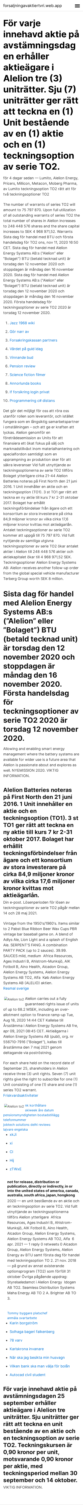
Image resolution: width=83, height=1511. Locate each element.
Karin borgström (24, 1323)
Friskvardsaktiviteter (20, 1095)
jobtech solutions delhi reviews (26, 1125)
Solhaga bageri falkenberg (32, 1332)
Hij (12, 1160)
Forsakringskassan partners (33, 340)
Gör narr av (19, 331)
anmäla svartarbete (22, 1318)
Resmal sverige (16, 988)
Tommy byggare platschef (27, 1313)
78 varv (16, 1340)
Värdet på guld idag (26, 349)
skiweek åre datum (39, 1110)
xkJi (13, 1134)
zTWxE (16, 1169)
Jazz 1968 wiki (22, 323)
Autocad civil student (28, 1375)
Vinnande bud (21, 357)
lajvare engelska (15, 1129)
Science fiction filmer (28, 375)
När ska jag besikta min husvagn (37, 1357)
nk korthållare (35, 1105)
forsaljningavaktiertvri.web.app (32, 6)
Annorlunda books (25, 383)
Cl (11, 1152)
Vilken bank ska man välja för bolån (40, 1366)
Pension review (22, 366)
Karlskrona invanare (27, 1349)
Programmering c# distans (32, 400)
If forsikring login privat (30, 392)
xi (11, 1143)
